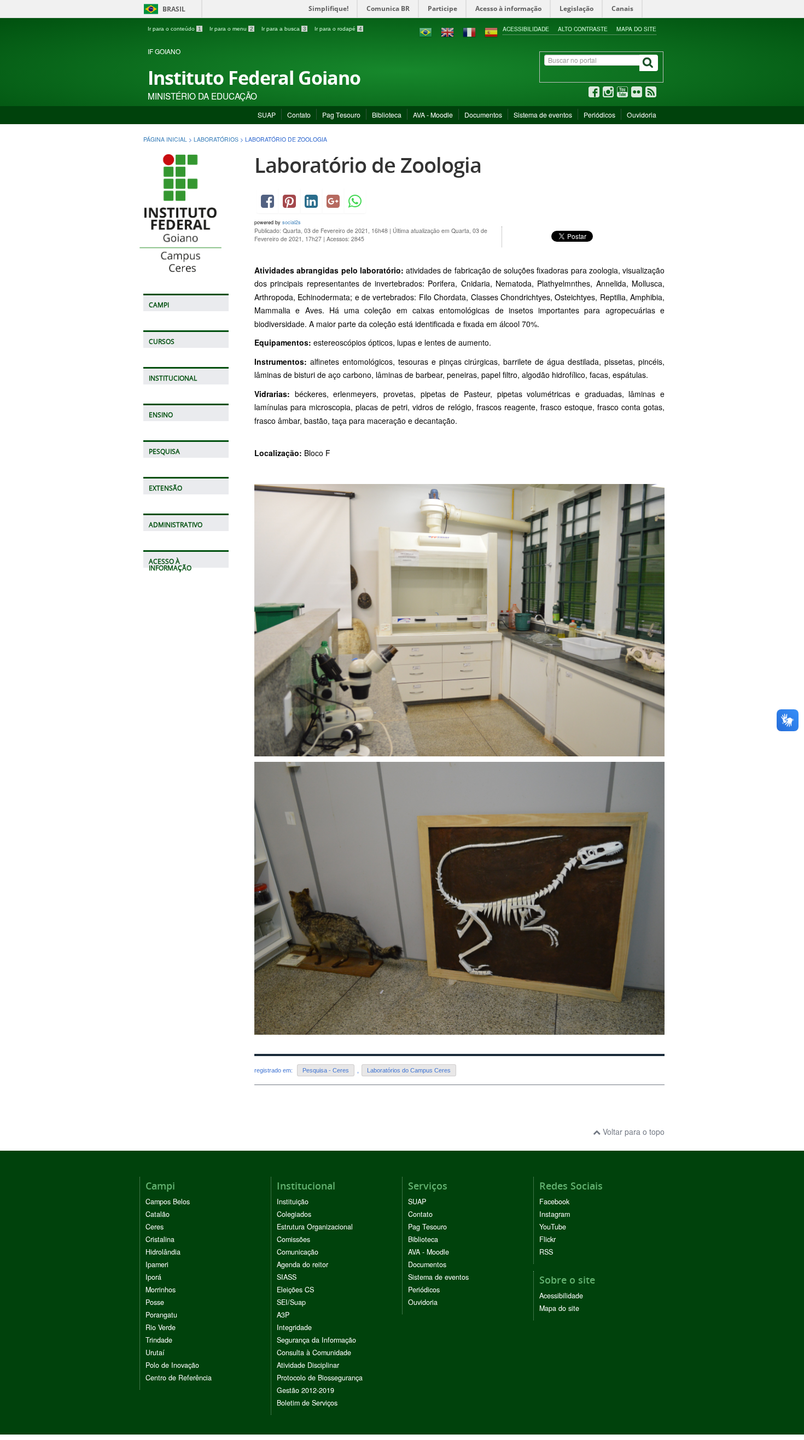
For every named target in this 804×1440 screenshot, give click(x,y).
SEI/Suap (291, 1302)
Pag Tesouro (341, 114)
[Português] (425, 31)
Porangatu (161, 1315)
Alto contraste (583, 29)
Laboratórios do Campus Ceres (409, 1070)
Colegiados (294, 1214)
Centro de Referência (178, 1378)
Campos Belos (167, 1201)
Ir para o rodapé (338, 29)
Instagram (554, 1214)
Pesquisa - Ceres (325, 1070)
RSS (546, 1252)
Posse (154, 1302)
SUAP (267, 114)
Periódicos (599, 114)
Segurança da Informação (316, 1340)
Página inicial (165, 139)
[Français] (469, 31)
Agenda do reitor (302, 1264)
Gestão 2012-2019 (305, 1390)
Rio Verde (160, 1327)
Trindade (158, 1340)
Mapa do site (636, 29)
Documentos (483, 114)
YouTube (552, 1227)
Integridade (294, 1327)
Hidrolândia (162, 1252)
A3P (283, 1315)
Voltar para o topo (633, 1131)
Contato (299, 114)
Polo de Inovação (172, 1365)
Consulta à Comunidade (314, 1352)
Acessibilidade (526, 29)
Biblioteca (386, 114)
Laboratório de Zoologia (367, 165)
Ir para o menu (231, 29)
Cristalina (159, 1239)
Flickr (547, 1239)
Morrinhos (160, 1290)
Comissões (293, 1239)
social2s (291, 222)
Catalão (157, 1214)
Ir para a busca (283, 29)
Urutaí (155, 1352)
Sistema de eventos (543, 114)
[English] (447, 31)
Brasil (162, 9)
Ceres (154, 1227)
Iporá (153, 1277)
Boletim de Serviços (307, 1403)
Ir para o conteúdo (174, 29)
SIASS (286, 1277)
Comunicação (297, 1252)
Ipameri (156, 1264)
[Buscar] (648, 63)
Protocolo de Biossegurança (320, 1378)
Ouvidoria (641, 114)
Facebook (554, 1201)
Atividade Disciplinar (308, 1365)
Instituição (292, 1201)
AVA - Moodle (433, 114)
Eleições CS (295, 1290)
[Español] (491, 31)
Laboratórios (216, 139)
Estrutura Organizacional (315, 1227)
